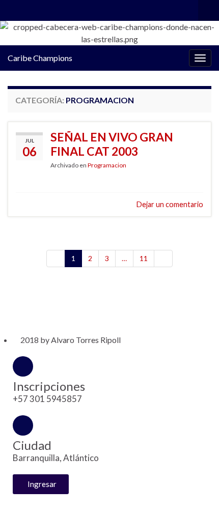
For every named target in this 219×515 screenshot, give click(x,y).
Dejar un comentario (169, 204)
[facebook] (12, 8)
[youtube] (45, 8)
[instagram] (29, 8)
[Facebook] (56, 304)
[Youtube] (74, 304)
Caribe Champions (40, 58)
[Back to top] (196, 492)
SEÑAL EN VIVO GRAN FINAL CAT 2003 (111, 144)
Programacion (107, 165)
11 (144, 258)
